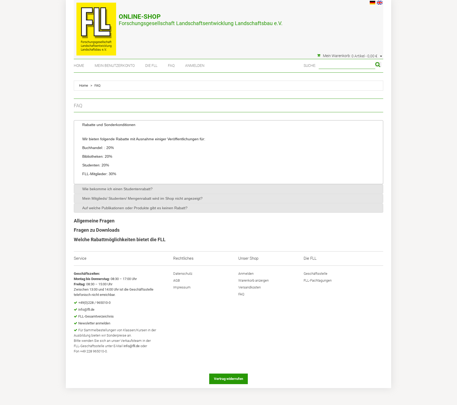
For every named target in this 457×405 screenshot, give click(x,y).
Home (79, 65)
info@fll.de (86, 309)
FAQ (171, 65)
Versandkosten (249, 287)
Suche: (310, 65)
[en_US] (379, 3)
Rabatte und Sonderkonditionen (108, 125)
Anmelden (194, 65)
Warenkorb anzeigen (253, 280)
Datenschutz (182, 274)
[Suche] (378, 64)
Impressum (182, 287)
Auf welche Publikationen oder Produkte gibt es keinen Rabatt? (135, 208)
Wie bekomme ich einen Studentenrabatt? (117, 189)
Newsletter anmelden (94, 323)
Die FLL (151, 65)
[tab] (228, 124)
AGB (176, 280)
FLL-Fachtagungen (318, 280)
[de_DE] (372, 3)
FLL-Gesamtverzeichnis (96, 316)
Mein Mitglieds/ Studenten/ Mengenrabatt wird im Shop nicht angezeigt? (142, 198)
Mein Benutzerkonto (115, 65)
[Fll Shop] (96, 26)
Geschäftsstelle (315, 274)
